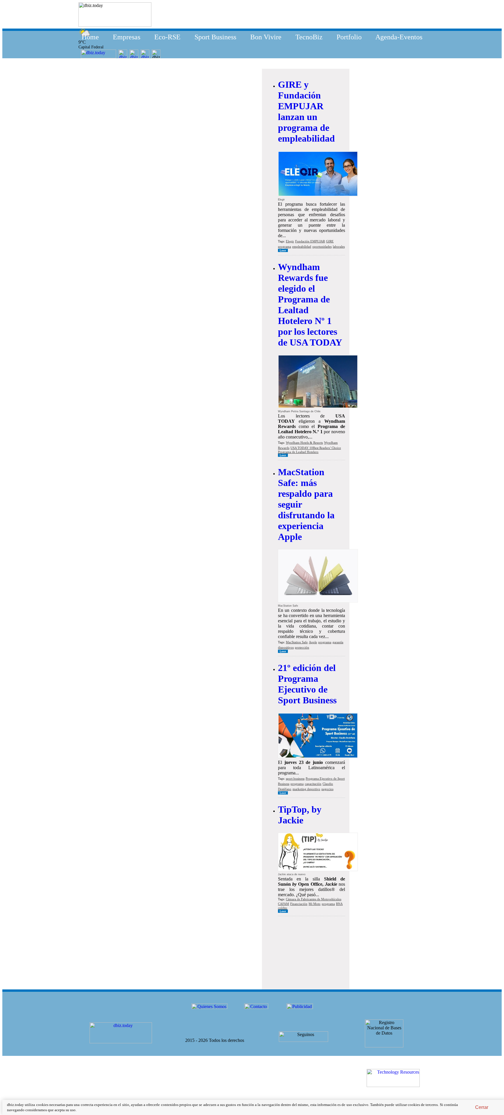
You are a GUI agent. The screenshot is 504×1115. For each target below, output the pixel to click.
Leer (283, 250)
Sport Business (215, 37)
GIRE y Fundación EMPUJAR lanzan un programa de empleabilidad (306, 111)
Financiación (298, 904)
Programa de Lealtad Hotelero (298, 452)
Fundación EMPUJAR (310, 241)
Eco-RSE (167, 37)
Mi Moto (315, 904)
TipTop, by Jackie (299, 814)
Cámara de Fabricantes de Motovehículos (313, 899)
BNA (339, 904)
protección (302, 647)
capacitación (313, 783)
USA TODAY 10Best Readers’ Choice (315, 448)
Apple (313, 642)
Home (90, 37)
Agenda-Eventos (398, 37)
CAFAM (283, 904)
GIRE (330, 241)
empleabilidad (301, 246)
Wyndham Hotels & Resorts (304, 442)
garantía (337, 642)
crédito (282, 908)
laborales (339, 246)
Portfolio (349, 37)
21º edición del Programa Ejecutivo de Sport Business (307, 684)
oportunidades (322, 246)
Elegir (290, 241)
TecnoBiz (309, 37)
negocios (327, 789)
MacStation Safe (297, 642)
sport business (295, 778)
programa (284, 246)
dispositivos (286, 647)
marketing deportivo (306, 789)
